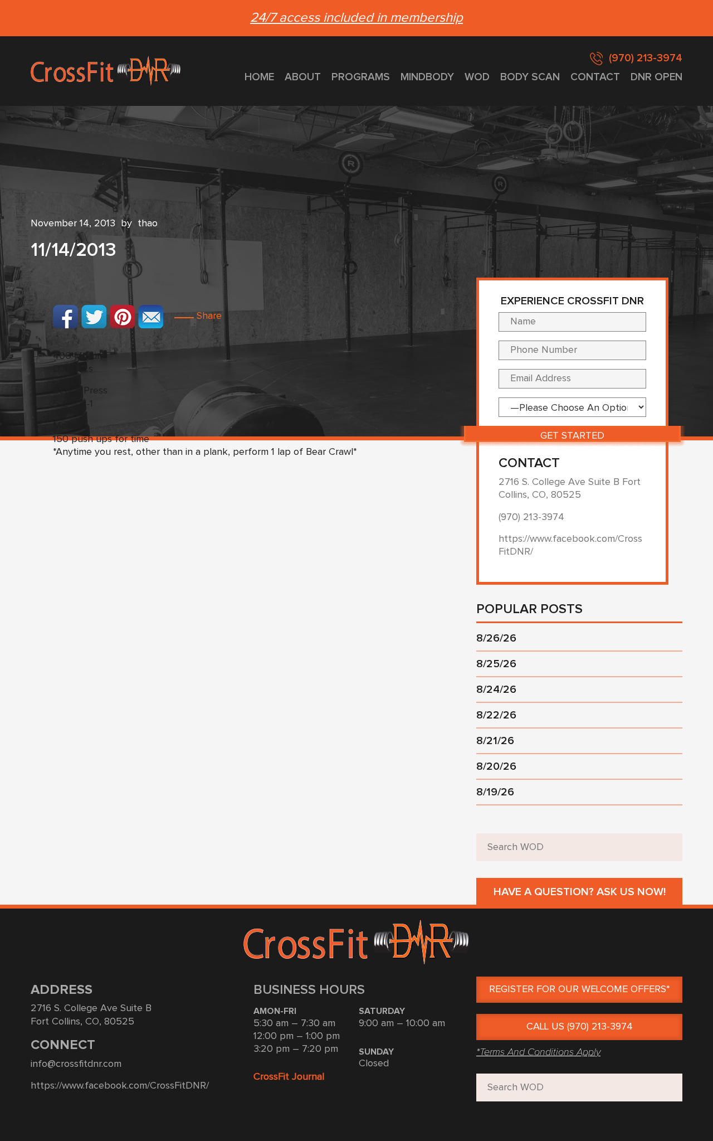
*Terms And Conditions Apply (538, 1052)
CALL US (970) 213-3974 (579, 1027)
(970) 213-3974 (645, 58)
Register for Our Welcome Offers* (579, 989)
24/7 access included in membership (356, 18)
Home (259, 77)
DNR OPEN (656, 77)
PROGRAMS (360, 77)
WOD (477, 77)
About (303, 77)
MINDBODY (427, 77)
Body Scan (530, 77)
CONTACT (595, 77)
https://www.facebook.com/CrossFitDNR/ (120, 1086)
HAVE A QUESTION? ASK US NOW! (580, 891)
